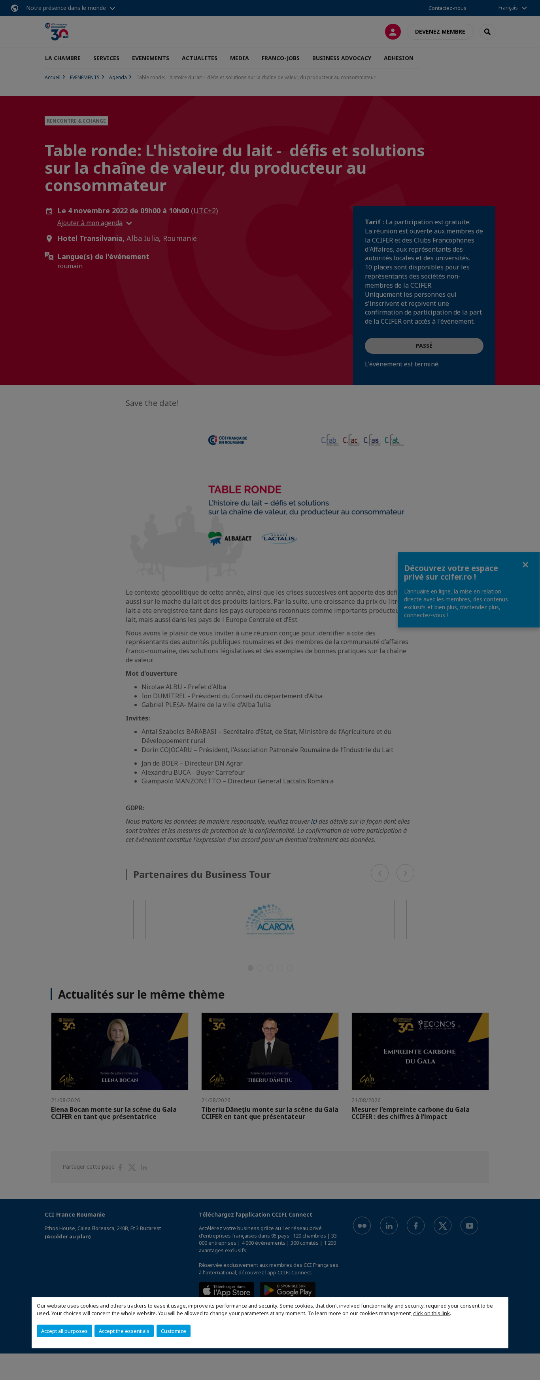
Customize (173, 1331)
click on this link (431, 1313)
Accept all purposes (64, 1331)
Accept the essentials (124, 1331)
